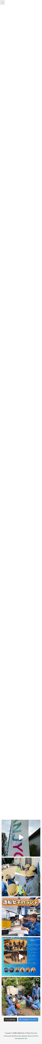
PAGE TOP (38, 1011)
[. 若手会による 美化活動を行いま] (21, 996)
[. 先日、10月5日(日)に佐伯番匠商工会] (21, 837)
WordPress (14, 1036)
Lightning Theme (26, 1036)
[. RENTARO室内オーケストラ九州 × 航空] (21, 956)
